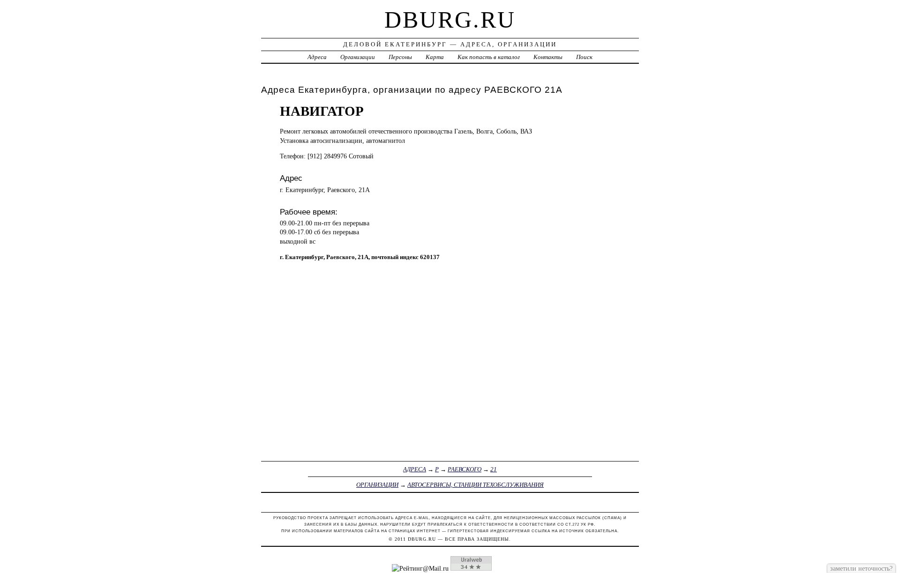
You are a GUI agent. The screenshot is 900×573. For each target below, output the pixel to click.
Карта (435, 56)
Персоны (400, 56)
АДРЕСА (414, 469)
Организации (357, 56)
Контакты (547, 56)
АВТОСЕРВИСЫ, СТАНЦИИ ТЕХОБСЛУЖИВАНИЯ (475, 484)
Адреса (317, 56)
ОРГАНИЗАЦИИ (377, 484)
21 (493, 469)
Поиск (584, 56)
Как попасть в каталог (489, 56)
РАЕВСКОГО (464, 469)
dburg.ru (450, 20)
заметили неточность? (861, 568)
